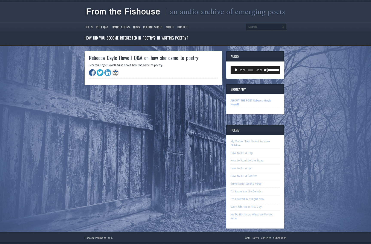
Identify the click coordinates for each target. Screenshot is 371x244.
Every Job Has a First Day (246, 206)
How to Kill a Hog (242, 153)
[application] (255, 70)
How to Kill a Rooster (244, 176)
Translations (120, 27)
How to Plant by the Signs (247, 160)
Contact (183, 27)
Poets (89, 27)
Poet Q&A (102, 27)
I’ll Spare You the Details (246, 191)
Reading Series (153, 27)
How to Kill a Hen (241, 168)
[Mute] (266, 70)
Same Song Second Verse (246, 183)
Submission (279, 237)
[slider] (273, 70)
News (136, 27)
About (170, 27)
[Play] (236, 70)
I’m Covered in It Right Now (247, 199)
